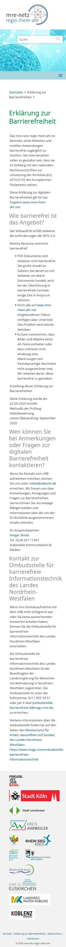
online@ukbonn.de (42, 483)
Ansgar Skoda (19, 535)
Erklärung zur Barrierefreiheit (29, 933)
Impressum (33, 938)
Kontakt (7, 933)
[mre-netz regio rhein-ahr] (27, 16)
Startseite (16, 92)
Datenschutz (54, 933)
